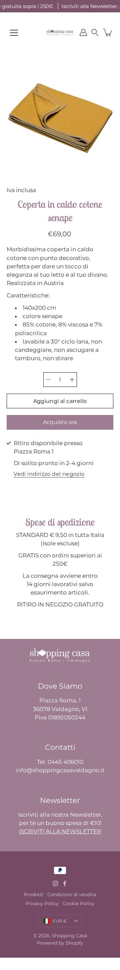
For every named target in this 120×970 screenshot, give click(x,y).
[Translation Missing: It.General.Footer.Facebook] (65, 883)
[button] (95, 32)
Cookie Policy (78, 903)
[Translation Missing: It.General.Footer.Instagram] (55, 883)
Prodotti (33, 894)
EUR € (60, 921)
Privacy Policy (42, 903)
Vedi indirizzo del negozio (49, 474)
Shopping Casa (69, 936)
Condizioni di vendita (71, 894)
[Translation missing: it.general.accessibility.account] (83, 32)
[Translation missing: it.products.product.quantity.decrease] (48, 379)
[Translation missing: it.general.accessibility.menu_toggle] (14, 33)
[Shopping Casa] (60, 32)
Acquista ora (60, 422)
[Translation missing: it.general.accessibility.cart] (108, 32)
